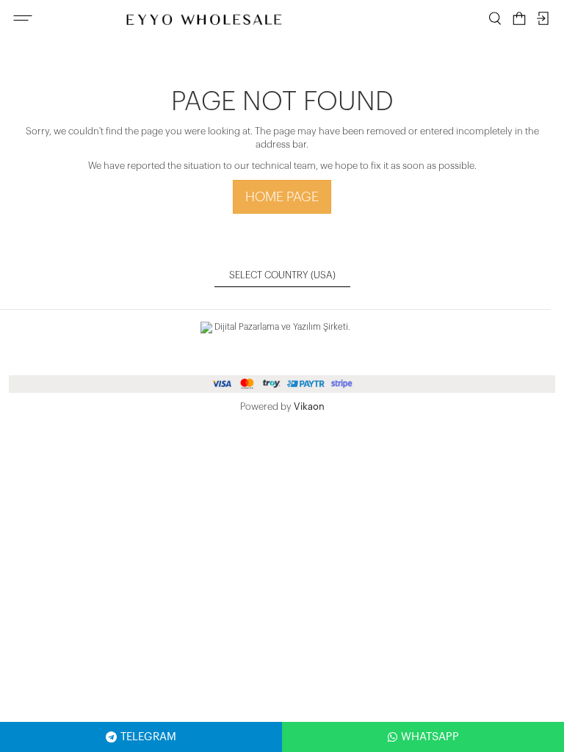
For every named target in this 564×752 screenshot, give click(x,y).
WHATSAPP (430, 736)
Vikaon (309, 406)
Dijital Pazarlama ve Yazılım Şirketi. (281, 326)
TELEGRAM (148, 736)
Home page (282, 196)
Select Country (282, 275)
